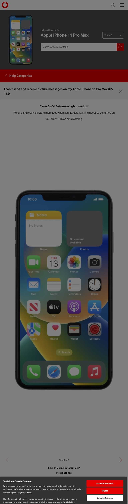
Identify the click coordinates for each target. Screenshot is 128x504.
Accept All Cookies (105, 483)
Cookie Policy (68, 502)
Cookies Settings (105, 498)
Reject (105, 491)
